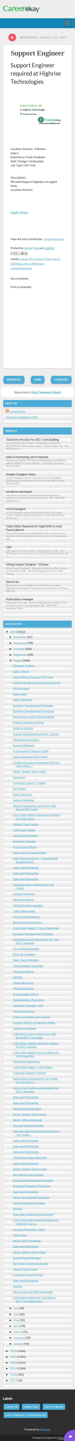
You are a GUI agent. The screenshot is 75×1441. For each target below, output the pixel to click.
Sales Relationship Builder (29, 1203)
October (18, 648)
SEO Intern (19, 788)
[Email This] (12, 253)
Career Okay (42, 259)
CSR (8, 547)
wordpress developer (19, 491)
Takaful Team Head (25, 1269)
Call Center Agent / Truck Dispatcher (36, 928)
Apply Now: (19, 212)
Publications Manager (19, 599)
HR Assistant (21, 688)
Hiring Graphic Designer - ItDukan (27, 564)
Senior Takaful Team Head (29, 771)
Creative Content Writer (28, 1274)
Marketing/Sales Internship (30, 1157)
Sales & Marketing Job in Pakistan (27, 456)
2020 (13, 1362)
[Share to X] (19, 253)
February (19, 1337)
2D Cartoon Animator (26, 916)
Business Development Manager (33, 705)
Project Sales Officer (26, 994)
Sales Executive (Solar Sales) (30, 756)
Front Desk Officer (25, 847)
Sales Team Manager (26, 960)
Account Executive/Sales (28, 1125)
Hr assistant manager (26, 948)
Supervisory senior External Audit (33, 716)
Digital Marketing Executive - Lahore (36, 734)
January (18, 1343)
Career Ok (26, 259)
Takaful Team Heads (26, 824)
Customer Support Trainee (29, 783)
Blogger (45, 1429)
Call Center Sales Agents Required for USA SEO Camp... (36, 1221)
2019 (13, 1368)
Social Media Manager (27, 1258)
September (20, 654)
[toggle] (67, 23)
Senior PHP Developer (27, 1240)
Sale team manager (24, 841)
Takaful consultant (24, 1028)
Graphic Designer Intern (21, 474)
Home (37, 379)
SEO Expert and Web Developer (33, 1292)
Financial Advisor (23, 1011)
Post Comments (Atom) (46, 392)
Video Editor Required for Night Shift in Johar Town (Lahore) (34, 527)
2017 (13, 1380)
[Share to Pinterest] (26, 253)
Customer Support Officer (29, 1073)
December (20, 637)
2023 (13, 631)
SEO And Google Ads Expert (30, 1263)
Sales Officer (21, 671)
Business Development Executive (33, 711)
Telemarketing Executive (28, 1000)
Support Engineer (37, 53)
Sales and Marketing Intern (29, 852)
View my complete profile (22, 417)
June (16, 1314)
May (16, 1320)
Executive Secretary (25, 835)
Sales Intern (20, 694)
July (15, 1308)
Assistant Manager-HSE (28, 1005)
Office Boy (20, 1235)
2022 (13, 1351)
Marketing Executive (26, 739)
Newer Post (14, 379)
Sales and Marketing (25, 867)
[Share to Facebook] (22, 253)
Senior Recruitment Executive (31, 1197)
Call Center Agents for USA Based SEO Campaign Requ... (34, 1299)
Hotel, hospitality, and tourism (31, 1016)
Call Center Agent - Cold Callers (33, 1067)
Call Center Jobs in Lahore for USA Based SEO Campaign (34, 1035)
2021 (13, 1356)
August (17, 660)
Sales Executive (22, 699)
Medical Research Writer (28, 722)
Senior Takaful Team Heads (30, 1169)
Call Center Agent (24, 830)
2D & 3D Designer (24, 954)
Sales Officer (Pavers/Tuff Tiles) (33, 677)
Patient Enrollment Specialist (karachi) (36, 682)
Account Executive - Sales (29, 1229)
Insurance (19, 777)
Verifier (17, 977)
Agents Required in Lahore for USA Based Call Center (34, 807)
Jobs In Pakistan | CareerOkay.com (25, 1415)
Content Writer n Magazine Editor (34, 1022)
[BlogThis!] (15, 253)
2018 (13, 1374)
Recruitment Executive (27, 922)
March (17, 1331)
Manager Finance (24, 665)
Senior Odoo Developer (27, 1119)
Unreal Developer (24, 893)
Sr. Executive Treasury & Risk (31, 751)
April (16, 1326)
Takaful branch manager (28, 905)
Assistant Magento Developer (31, 1186)
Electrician (12, 581)
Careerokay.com (53, 239)
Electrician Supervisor (26, 1061)
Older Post (61, 379)
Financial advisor (23, 899)
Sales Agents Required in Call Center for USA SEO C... (35, 1080)
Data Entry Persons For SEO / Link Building (32, 439)
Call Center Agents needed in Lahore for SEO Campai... (35, 1044)
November (20, 643)
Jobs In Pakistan (53, 1406)
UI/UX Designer (16, 509)
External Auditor (23, 728)
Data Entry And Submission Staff (33, 1214)
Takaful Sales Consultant (28, 965)
